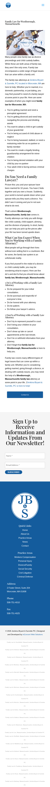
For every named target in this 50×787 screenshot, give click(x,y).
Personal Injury (25, 561)
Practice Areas (25, 538)
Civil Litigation (25, 573)
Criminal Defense (25, 577)
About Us (25, 534)
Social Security (25, 569)
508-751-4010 (13, 602)
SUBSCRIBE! (14, 472)
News (25, 542)
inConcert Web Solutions (33, 634)
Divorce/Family (25, 565)
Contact (25, 546)
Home (25, 530)
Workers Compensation (25, 557)
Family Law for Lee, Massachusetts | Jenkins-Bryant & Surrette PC (24, 732)
